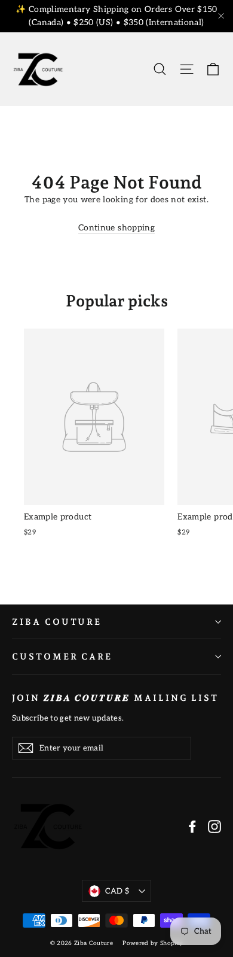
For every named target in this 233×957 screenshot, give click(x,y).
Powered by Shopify (152, 943)
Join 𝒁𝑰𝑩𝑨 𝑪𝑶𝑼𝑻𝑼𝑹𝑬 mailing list (115, 697)
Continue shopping (116, 228)
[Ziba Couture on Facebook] (192, 826)
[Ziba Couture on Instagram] (214, 826)
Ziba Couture (57, 621)
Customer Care (62, 656)
